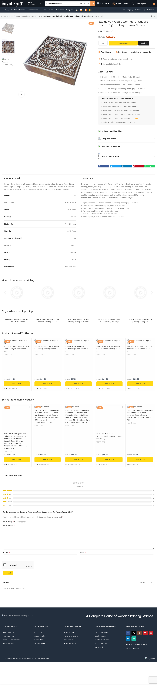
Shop (11, 16)
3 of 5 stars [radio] (21, 522)
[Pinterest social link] (151, 633)
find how (134, 118)
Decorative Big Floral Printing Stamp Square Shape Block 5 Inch (139, 348)
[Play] (16, 293)
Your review (9, 526)
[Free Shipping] (99, 52)
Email (83, 552)
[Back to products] (151, 16)
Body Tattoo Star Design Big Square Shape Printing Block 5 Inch (109, 348)
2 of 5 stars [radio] (19, 522)
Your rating (8, 522)
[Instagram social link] (139, 633)
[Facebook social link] (128, 633)
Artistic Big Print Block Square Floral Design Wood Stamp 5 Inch (16, 348)
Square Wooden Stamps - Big (28, 16)
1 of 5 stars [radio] (17, 522)
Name (6, 552)
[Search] (92, 3)
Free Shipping (106, 52)
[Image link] (17, 616)
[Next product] (154, 16)
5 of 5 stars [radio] (25, 522)
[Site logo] (12, 4)
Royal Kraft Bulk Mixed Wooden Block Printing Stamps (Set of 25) (109, 436)
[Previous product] (149, 16)
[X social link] (133, 633)
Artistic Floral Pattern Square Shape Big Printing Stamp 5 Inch (46, 348)
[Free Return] (117, 52)
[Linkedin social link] (128, 638)
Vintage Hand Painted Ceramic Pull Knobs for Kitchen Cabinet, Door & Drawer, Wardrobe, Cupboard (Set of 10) (140, 415)
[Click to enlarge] (21, 94)
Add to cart (123, 43)
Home (3, 16)
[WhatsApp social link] (133, 638)
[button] (103, 166)
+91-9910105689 (132, 648)
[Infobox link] (120, 3)
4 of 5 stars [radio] (23, 522)
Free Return (122, 52)
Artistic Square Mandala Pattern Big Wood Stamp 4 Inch (76, 348)
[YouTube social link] (145, 633)
